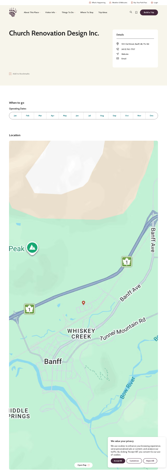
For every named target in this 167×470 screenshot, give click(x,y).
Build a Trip (149, 12)
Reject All (150, 461)
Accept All (118, 461)
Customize (134, 461)
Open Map (82, 465)
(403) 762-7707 (128, 49)
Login (156, 3)
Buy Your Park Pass (140, 3)
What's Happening (98, 3)
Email (124, 59)
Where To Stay (86, 12)
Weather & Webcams (119, 3)
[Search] (131, 12)
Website (125, 54)
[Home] (13, 12)
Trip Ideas (102, 12)
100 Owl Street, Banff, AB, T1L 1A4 (135, 44)
